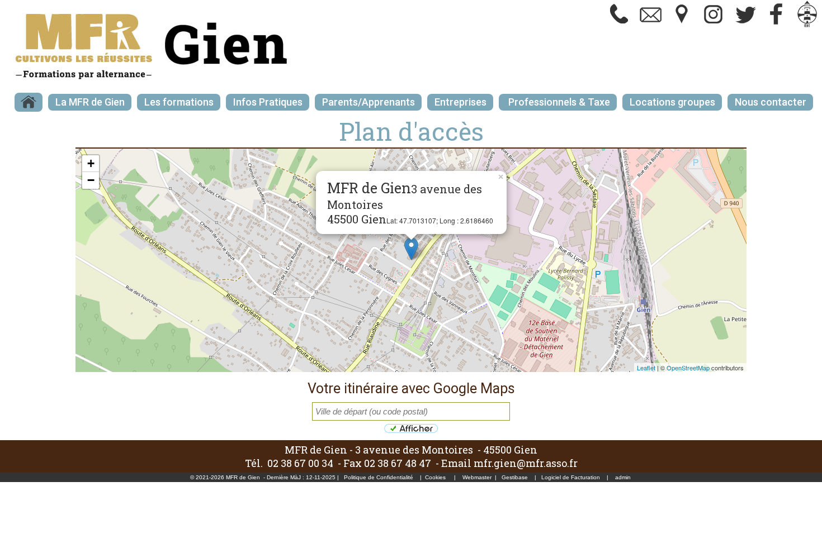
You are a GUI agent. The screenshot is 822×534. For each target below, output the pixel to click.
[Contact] (650, 25)
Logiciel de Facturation (570, 477)
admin (623, 477)
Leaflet (646, 367)
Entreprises (460, 102)
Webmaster (477, 477)
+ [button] (91, 163)
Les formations (179, 102)
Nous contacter (770, 102)
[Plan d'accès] (682, 25)
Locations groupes (672, 102)
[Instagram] (713, 25)
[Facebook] (776, 25)
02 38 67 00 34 (300, 463)
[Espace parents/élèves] (807, 25)
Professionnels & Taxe (558, 102)
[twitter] (744, 25)
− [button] (91, 180)
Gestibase (515, 477)
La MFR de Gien (90, 102)
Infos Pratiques (268, 102)
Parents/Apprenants (368, 102)
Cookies (435, 477)
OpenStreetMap (688, 367)
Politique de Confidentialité (378, 477)
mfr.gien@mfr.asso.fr (526, 463)
